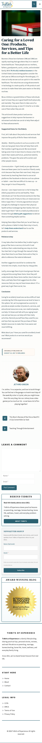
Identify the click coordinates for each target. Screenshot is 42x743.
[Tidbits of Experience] (7, 4)
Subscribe (20, 570)
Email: (6, 553)
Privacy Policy (9, 714)
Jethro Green (21, 384)
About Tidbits (21, 521)
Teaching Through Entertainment (21, 428)
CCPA (6, 703)
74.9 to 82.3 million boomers (21, 71)
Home (6, 678)
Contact (7, 685)
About (6, 682)
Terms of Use (9, 710)
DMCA (6, 707)
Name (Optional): (9, 544)
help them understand (14, 228)
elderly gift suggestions (23, 214)
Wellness (21, 353)
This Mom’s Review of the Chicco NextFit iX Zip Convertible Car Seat (24, 418)
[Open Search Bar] (34, 4)
